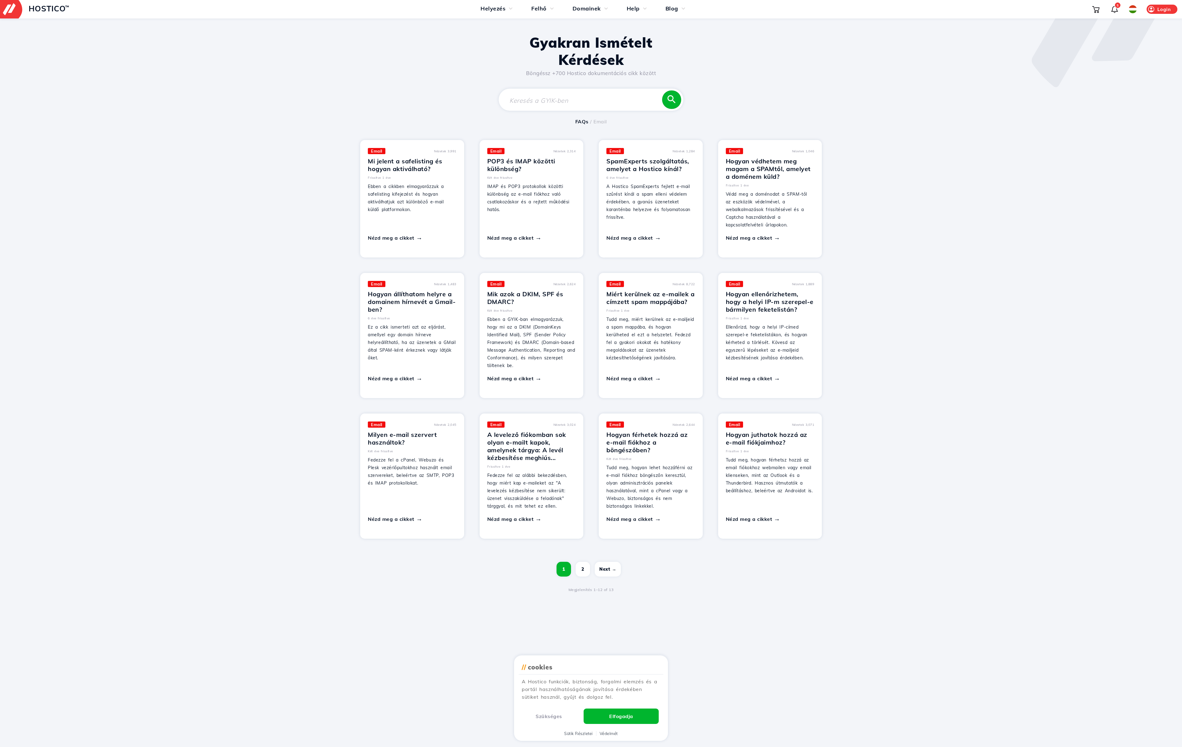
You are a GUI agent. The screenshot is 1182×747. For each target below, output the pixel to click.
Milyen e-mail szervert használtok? (402, 438)
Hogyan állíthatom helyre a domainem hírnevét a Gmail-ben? (412, 301)
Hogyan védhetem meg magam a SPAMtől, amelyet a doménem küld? (768, 168)
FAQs (582, 121)
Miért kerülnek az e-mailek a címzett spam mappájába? (650, 298)
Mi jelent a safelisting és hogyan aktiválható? (405, 165)
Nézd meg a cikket (391, 238)
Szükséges (549, 716)
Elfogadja (621, 716)
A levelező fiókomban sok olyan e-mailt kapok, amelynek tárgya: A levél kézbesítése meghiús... (526, 446)
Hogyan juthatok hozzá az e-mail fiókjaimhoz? (766, 438)
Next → (607, 569)
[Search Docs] (671, 99)
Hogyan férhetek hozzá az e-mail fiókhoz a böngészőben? (647, 442)
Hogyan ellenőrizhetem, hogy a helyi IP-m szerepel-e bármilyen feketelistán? (770, 301)
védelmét (609, 733)
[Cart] (1096, 9)
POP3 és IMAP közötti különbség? (521, 165)
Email (376, 151)
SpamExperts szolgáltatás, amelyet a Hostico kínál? (647, 165)
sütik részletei (578, 733)
